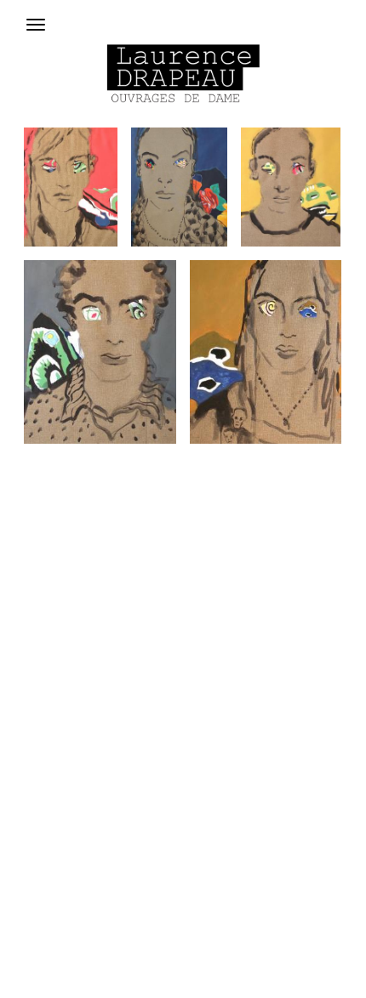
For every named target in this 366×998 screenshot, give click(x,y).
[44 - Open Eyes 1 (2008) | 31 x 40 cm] (265, 352)
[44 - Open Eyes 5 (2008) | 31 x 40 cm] (70, 187)
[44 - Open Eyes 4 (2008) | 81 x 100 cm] (179, 187)
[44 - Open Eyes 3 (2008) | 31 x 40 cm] (290, 187)
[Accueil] (183, 73)
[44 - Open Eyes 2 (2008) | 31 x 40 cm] (100, 352)
